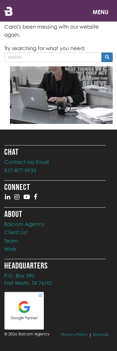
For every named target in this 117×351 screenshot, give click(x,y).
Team (11, 241)
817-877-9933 (20, 171)
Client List (16, 232)
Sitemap (101, 334)
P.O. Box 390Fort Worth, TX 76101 (28, 279)
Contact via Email (26, 162)
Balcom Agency (24, 224)
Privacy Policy (74, 334)
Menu (100, 12)
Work (10, 249)
